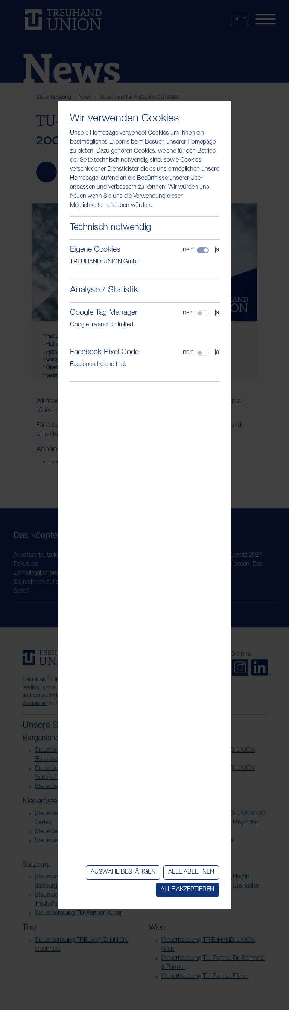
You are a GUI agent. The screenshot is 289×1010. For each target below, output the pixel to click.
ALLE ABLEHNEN (191, 872)
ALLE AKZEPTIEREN (187, 890)
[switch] (203, 313)
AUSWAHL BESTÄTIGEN (123, 872)
